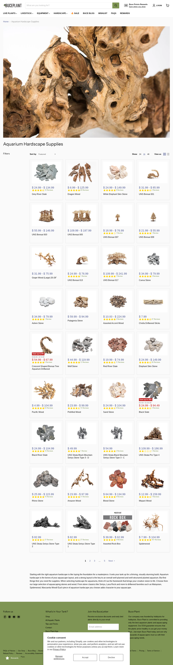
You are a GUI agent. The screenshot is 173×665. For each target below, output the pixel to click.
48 (148, 154)
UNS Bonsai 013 (75, 280)
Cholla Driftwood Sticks (149, 323)
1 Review (119, 233)
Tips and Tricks (51, 624)
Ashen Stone (38, 323)
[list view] (168, 154)
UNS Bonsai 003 (39, 234)
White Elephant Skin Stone (115, 194)
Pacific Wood (38, 412)
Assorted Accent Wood (113, 323)
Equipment (43, 13)
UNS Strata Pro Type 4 (149, 455)
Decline (111, 657)
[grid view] (164, 154)
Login (159, 5)
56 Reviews (156, 362)
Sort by (33, 154)
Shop (47, 616)
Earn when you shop (137, 7)
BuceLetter (42, 651)
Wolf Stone (73, 366)
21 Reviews (84, 497)
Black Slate (144, 412)
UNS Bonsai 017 (110, 280)
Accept (85, 657)
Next (111, 561)
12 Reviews (84, 362)
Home (6, 22)
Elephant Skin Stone (148, 366)
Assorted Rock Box (111, 544)
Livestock (26, 13)
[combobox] (68, 5)
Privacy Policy (59, 649)
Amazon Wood (74, 501)
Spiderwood (144, 544)
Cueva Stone (145, 280)
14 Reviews (49, 451)
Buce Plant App (51, 631)
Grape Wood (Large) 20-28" (44, 278)
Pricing (141, 651)
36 (144, 154)
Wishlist (102, 13)
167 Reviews (156, 540)
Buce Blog (88, 13)
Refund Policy (8, 653)
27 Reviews (49, 540)
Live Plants (9, 13)
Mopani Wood (145, 501)
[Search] (115, 5)
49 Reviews (84, 190)
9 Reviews (119, 190)
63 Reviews (49, 408)
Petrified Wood (74, 412)
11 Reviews (120, 362)
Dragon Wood (74, 194)
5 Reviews (48, 362)
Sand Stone (108, 412)
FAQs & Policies (9, 651)
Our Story (21, 651)
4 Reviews (119, 497)
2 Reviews (155, 190)
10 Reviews (49, 190)
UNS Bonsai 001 (146, 194)
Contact (48, 627)
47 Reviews (156, 319)
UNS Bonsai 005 (75, 234)
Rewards (125, 13)
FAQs (113, 13)
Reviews (19, 653)
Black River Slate (39, 455)
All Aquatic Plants (52, 620)
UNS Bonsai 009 (146, 237)
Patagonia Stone (75, 321)
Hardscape (60, 13)
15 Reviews (84, 408)
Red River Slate (110, 366)
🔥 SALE (75, 13)
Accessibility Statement (34, 653)
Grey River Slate (39, 194)
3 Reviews (155, 276)
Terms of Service (153, 651)
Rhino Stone (37, 501)
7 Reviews (155, 497)
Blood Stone (108, 501)
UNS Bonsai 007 (110, 237)
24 (140, 154)
